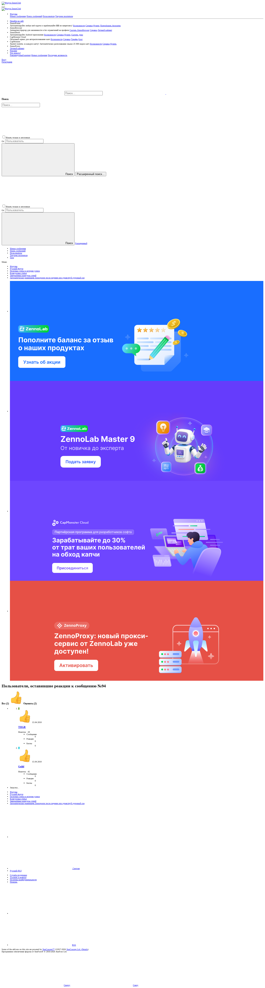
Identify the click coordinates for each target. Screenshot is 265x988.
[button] (3, 6)
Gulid (21, 766)
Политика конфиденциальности (23, 880)
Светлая (76, 868)
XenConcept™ (48, 949)
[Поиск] (134, 93)
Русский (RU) (16, 871)
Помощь (13, 882)
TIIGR (22, 727)
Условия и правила (18, 877)
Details (85, 949)
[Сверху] (41, 913)
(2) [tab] (6, 703)
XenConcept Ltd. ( (74, 949)
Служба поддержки (18, 875)
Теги (12, 257)
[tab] (23, 703)
